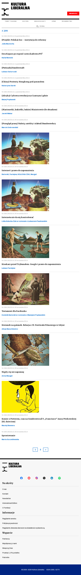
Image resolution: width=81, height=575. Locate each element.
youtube (29, 478)
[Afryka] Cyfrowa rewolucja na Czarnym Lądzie (25, 95)
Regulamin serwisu (9, 519)
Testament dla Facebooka (14, 311)
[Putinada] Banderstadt (13, 68)
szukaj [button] (42, 26)
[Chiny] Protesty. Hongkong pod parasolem (23, 81)
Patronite (5, 557)
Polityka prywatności (10, 523)
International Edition (9, 503)
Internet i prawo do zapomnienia (18, 170)
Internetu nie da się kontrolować (18, 217)
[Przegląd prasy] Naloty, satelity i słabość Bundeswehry (29, 123)
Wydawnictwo (67, 21)
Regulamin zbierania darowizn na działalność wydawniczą (23, 528)
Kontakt (5, 494)
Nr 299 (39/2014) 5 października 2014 (16, 50)
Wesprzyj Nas (7, 548)
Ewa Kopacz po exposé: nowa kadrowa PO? (22, 54)
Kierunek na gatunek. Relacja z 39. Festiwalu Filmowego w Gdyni (33, 325)
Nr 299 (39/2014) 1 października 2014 (16, 92)
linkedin (52, 478)
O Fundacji (6, 508)
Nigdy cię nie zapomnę (13, 372)
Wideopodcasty (40, 21)
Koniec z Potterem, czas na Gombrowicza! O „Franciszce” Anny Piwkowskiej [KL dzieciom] (39, 420)
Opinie (54, 21)
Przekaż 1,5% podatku (10, 553)
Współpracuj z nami (9, 543)
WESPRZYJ (73, 13)
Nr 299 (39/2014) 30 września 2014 (15, 106)
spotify (59, 478)
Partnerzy (6, 539)
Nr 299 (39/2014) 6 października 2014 (16, 36)
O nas (4, 489)
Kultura (25, 21)
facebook (21, 478)
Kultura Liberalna (16, 9)
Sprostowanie (8, 435)
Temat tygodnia (10, 21)
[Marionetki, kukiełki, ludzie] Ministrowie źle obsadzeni (29, 109)
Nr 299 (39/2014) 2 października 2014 (16, 78)
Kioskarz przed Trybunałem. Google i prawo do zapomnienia (31, 264)
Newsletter (6, 498)
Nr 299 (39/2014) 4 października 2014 (16, 64)
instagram (36, 478)
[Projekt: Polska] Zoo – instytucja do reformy (24, 40)
